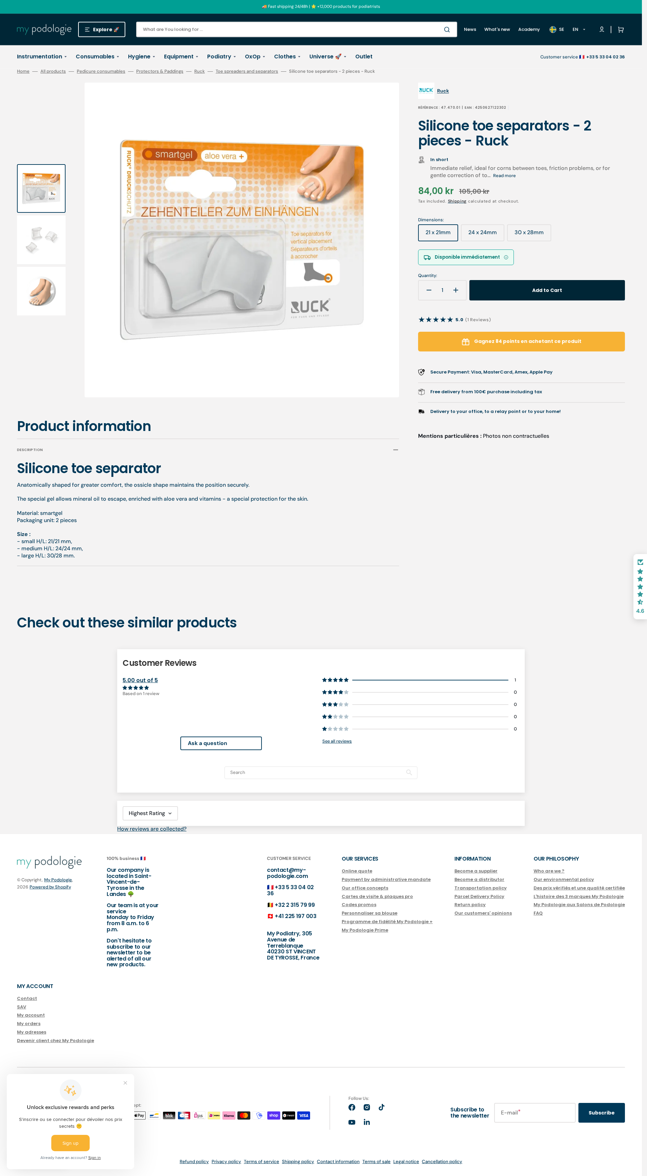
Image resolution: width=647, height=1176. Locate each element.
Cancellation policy (442, 1161)
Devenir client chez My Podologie (55, 1040)
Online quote (357, 871)
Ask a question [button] (207, 743)
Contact (27, 999)
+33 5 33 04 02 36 (290, 890)
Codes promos (359, 904)
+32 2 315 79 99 (294, 905)
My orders (28, 1023)
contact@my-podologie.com (287, 873)
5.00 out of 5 (140, 680)
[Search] (448, 29)
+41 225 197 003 (295, 916)
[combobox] (296, 29)
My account (31, 1015)
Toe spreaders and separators (247, 71)
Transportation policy (480, 888)
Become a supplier (476, 871)
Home (23, 71)
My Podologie (58, 880)
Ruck (199, 71)
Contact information (338, 1161)
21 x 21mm (442, 235)
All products (53, 71)
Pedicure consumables (101, 71)
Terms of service (261, 1161)
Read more (504, 175)
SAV (21, 1007)
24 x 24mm (486, 235)
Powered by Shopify (50, 887)
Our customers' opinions (483, 913)
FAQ (538, 913)
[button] (619, 29)
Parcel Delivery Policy (479, 896)
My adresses (31, 1032)
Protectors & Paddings (159, 71)
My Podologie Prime (365, 930)
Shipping (457, 201)
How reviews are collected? (151, 828)
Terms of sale (376, 1161)
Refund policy (194, 1161)
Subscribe (602, 1112)
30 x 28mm (533, 235)
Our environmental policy (564, 879)
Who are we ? (549, 871)
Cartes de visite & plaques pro (377, 896)
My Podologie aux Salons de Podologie (579, 904)
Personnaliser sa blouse (369, 913)
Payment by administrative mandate (386, 879)
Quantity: (427, 275)
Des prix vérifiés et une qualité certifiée (579, 888)
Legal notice (406, 1161)
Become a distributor (479, 879)
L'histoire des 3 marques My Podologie (579, 896)
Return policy (470, 904)
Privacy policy (226, 1161)
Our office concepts (365, 888)
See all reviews (337, 741)
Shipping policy (298, 1161)
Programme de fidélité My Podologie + (387, 921)
